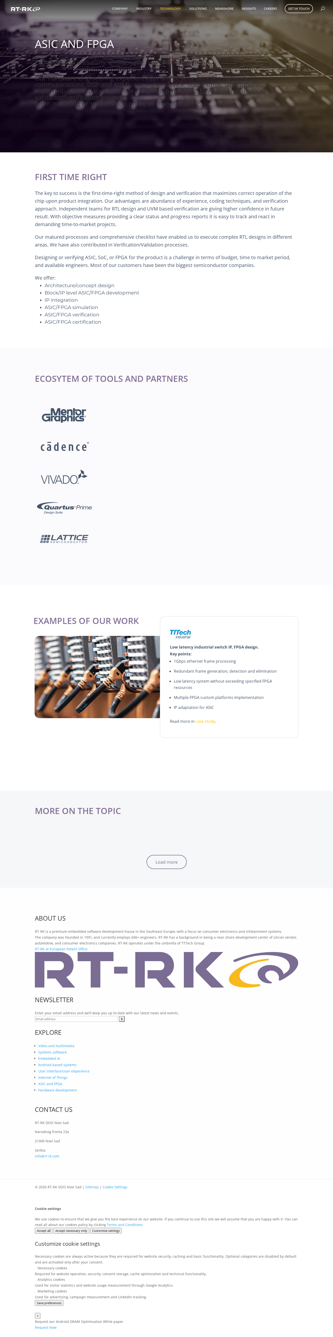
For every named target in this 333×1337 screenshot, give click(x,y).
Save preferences (49, 1303)
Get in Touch (299, 8)
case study (205, 721)
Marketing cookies (52, 1291)
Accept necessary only (71, 1230)
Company (120, 8)
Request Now (46, 1327)
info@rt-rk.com (47, 1156)
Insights (249, 8)
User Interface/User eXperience (63, 1071)
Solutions (198, 8)
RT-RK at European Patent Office (61, 949)
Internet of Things (53, 1077)
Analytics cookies (51, 1279)
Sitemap (92, 1187)
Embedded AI (49, 1058)
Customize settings (106, 1230)
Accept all (43, 1230)
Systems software (52, 1052)
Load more (167, 862)
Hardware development (57, 1090)
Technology (170, 8)
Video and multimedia (56, 1046)
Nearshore (224, 8)
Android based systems (57, 1064)
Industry (144, 8)
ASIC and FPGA (50, 1083)
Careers (270, 8)
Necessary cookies (52, 1268)
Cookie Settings (115, 1187)
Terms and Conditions (125, 1224)
